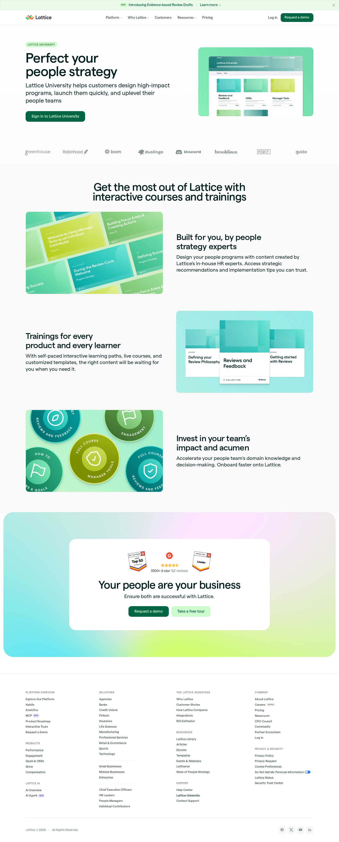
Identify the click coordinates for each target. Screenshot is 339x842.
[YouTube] (300, 830)
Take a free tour (191, 611)
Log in (272, 17)
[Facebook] (282, 830)
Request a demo (297, 17)
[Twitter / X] (291, 830)
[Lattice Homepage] (38, 17)
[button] (333, 5)
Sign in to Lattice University (55, 116)
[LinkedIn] (310, 830)
